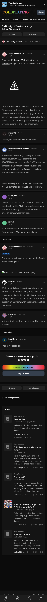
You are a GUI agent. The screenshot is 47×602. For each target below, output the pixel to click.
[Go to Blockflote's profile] (4, 340)
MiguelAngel (18, 467)
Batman (11, 281)
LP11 (15, 501)
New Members (19, 444)
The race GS (19, 477)
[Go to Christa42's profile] (4, 315)
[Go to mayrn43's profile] (4, 134)
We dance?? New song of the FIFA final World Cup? (27, 506)
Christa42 (12, 314)
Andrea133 (18, 537)
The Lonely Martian (14, 41)
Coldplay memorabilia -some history (27, 448)
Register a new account (23, 367)
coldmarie (17, 495)
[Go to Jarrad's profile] (4, 223)
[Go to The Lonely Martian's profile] (3, 41)
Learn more (5, 4)
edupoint (17, 525)
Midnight (36, 41)
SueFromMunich (20, 422)
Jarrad (11, 222)
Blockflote (12, 339)
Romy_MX (12, 196)
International (19, 416)
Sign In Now (23, 373)
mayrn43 (12, 133)
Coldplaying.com (20, 474)
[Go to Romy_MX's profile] (4, 197)
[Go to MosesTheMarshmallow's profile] (4, 150)
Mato (16, 479)
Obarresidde (18, 434)
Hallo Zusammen (22, 534)
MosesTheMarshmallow (18, 149)
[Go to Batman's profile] (4, 282)
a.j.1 (15, 452)
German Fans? (20, 419)
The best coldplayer (21, 509)
